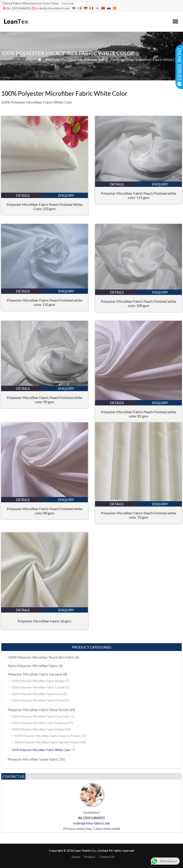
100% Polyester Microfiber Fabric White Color (40, 750)
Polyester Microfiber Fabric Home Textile (76, 59)
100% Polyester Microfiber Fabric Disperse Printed (47, 736)
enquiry (66, 195)
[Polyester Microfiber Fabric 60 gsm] (44, 606)
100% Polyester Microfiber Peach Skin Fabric (41, 657)
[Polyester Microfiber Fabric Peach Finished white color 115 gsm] (138, 180)
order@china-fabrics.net (53, 8)
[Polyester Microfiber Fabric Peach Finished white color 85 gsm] (138, 398)
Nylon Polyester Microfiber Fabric (33, 666)
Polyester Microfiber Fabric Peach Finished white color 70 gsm (138, 515)
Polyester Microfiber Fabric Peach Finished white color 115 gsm (138, 195)
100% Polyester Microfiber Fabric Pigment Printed (47, 742)
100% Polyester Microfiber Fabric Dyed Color (40, 716)
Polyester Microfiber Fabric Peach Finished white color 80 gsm (44, 511)
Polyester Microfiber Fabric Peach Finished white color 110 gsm (44, 302)
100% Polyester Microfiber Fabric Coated (37, 687)
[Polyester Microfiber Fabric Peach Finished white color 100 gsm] (138, 288)
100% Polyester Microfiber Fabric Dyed (36, 694)
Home (76, 857)
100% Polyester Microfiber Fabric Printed (37, 700)
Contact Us (106, 857)
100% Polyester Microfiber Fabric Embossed (39, 723)
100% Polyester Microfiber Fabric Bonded (37, 681)
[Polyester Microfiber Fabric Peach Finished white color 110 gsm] (44, 287)
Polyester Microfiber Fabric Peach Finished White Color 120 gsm (44, 206)
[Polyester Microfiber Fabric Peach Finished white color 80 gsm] (44, 495)
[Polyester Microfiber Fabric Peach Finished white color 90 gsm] (44, 384)
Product (89, 857)
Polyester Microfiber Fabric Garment (35, 674)
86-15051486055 (19, 8)
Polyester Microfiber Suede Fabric (33, 759)
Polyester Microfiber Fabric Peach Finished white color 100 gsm (138, 303)
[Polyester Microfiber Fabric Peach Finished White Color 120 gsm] (44, 191)
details (23, 195)
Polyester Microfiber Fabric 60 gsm (44, 621)
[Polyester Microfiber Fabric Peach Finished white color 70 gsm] (138, 500)
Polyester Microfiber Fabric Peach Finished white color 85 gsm (138, 414)
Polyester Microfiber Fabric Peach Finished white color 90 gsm (44, 399)
